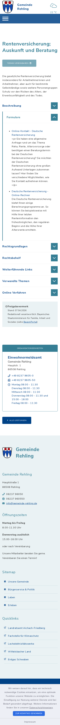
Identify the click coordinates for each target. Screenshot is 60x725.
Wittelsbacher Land (19, 651)
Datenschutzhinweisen (41, 707)
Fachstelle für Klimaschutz (23, 636)
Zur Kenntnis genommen (28, 713)
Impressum (30, 722)
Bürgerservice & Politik (21, 589)
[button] (30, 105)
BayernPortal (30, 322)
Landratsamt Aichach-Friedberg (26, 628)
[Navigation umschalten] (5, 18)
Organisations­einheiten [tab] (30, 348)
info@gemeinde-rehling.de (21, 503)
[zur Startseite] (7, 7)
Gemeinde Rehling (24, 7)
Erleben (12, 605)
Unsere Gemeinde (18, 581)
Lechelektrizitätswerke (21, 643)
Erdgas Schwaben (18, 659)
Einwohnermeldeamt (25, 357)
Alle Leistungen (18, 420)
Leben (11, 597)
